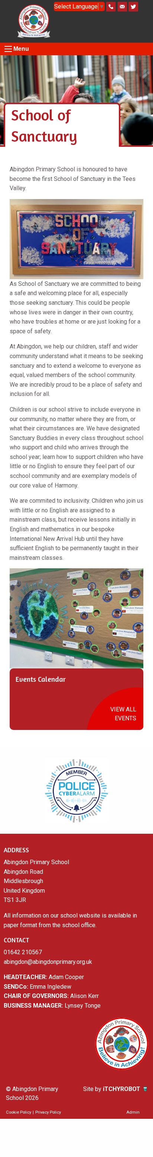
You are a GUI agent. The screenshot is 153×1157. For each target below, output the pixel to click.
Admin (133, 1112)
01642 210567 (23, 952)
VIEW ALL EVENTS (123, 714)
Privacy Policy (48, 1112)
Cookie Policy (18, 1112)
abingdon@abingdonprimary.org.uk (48, 961)
